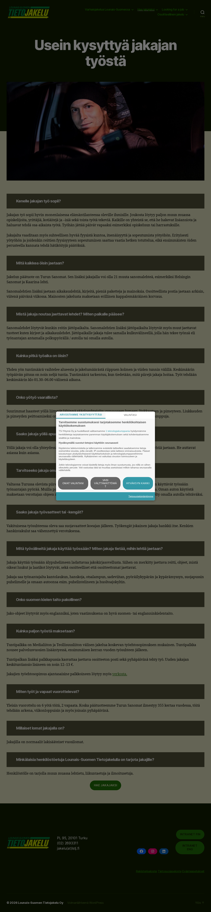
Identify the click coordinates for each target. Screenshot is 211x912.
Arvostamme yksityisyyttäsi (81, 414)
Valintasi (130, 415)
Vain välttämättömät (105, 483)
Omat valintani (73, 483)
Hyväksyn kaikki (138, 483)
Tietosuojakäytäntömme (140, 496)
